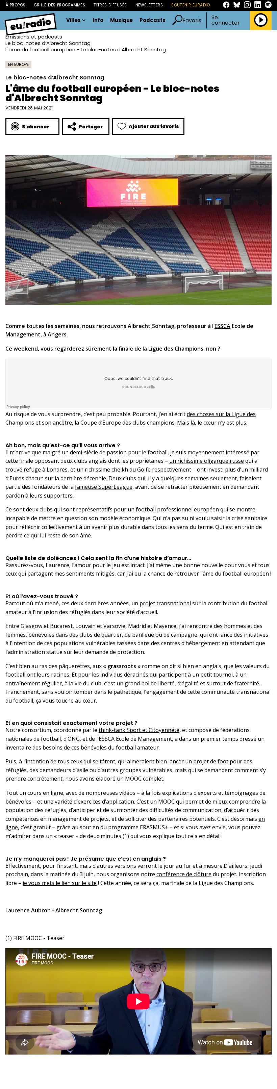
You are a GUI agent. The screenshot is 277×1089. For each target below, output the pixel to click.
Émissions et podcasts (33, 36)
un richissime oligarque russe (206, 460)
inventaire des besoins (33, 747)
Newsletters (149, 5)
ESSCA (222, 326)
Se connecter (225, 20)
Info (98, 20)
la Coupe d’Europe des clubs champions (125, 422)
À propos (15, 5)
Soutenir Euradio (190, 5)
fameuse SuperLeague (103, 486)
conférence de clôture (183, 874)
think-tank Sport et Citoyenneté (139, 730)
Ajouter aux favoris (154, 126)
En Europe (18, 64)
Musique (121, 20)
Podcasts (153, 20)
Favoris (191, 20)
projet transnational (165, 603)
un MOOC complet (140, 778)
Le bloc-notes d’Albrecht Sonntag (48, 43)
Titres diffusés (110, 5)
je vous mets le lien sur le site (60, 883)
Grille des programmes (59, 5)
